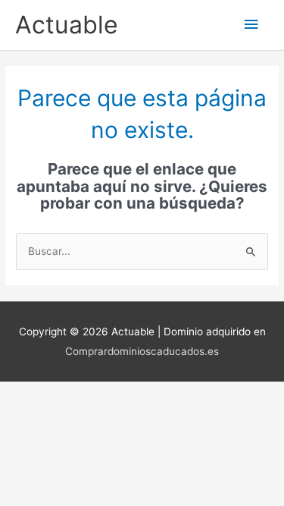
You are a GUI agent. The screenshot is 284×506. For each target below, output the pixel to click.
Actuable (66, 24)
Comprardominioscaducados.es (142, 351)
